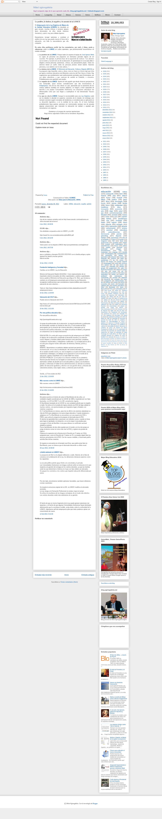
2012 (104, 107)
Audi (123, 296)
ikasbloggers (108, 263)
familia (125, 203)
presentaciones (105, 250)
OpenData (114, 318)
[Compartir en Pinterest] (44, 207)
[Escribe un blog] (38, 207)
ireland (122, 306)
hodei (109, 320)
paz (102, 213)
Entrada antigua (88, 575)
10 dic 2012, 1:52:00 (46, 263)
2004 (104, 159)
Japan (122, 287)
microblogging (109, 254)
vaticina (103, 326)
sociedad (119, 220)
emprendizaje (113, 306)
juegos (125, 269)
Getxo (87, 15)
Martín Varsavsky (120, 326)
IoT (102, 315)
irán (120, 341)
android (111, 316)
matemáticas (119, 244)
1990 (104, 175)
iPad (112, 303)
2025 (104, 74)
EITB (105, 301)
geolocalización (113, 341)
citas (114, 195)
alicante (124, 226)
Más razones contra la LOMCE (50, 380)
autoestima (119, 289)
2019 (104, 89)
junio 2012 (106, 125)
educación (77, 204)
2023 (104, 79)
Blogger (95, 803)
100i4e (71, 204)
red (122, 271)
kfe (112, 299)
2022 (104, 81)
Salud (59, 15)
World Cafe (122, 333)
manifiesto (122, 324)
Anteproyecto (43, 85)
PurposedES (104, 324)
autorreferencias (114, 232)
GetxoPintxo (104, 312)
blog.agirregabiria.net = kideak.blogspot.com (87, 11)
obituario (113, 257)
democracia (105, 234)
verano (121, 260)
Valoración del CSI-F (47, 297)
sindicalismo (118, 276)
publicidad (104, 249)
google (103, 268)
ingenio (114, 222)
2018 (104, 92)
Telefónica (124, 290)
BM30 (102, 318)
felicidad (104, 215)
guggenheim (113, 268)
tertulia (114, 274)
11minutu (120, 309)
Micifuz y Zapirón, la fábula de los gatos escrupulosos (118, 738)
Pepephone (114, 312)
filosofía (124, 252)
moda (105, 292)
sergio (112, 307)
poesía (119, 234)
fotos (121, 194)
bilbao (103, 199)
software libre (105, 285)
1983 (104, 180)
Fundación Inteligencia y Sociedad (52, 267)
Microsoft (103, 289)
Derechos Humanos (107, 269)
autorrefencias (105, 246)
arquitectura (104, 260)
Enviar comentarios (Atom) (69, 582)
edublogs (117, 316)
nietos (125, 222)
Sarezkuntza (104, 303)
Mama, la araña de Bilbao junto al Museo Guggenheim (118, 697)
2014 (104, 102)
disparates (103, 346)
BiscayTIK (107, 279)
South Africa (112, 333)
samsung (110, 337)
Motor (107, 15)
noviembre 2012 (108, 112)
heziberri (103, 337)
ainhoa (105, 299)
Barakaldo (112, 287)
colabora (116, 335)
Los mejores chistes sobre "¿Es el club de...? (118, 725)
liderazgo (103, 296)
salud (120, 211)
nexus (123, 321)
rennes (114, 313)
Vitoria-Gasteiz (119, 281)
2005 (104, 157)
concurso (124, 263)
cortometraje (105, 277)
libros (108, 201)
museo (122, 265)
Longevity (48, 15)
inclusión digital (121, 330)
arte (102, 211)
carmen (103, 266)
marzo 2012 (106, 133)
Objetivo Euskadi (121, 338)
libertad (121, 266)
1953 (115, 320)
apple (122, 258)
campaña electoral (106, 335)
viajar (111, 211)
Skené (104, 316)
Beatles (118, 337)
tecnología (118, 201)
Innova (78, 15)
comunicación (111, 228)
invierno (118, 327)
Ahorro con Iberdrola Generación (116, 683)
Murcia (103, 261)
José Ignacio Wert (88, 55)
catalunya (108, 315)
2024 (104, 76)
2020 (104, 87)
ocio (115, 216)
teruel (117, 299)
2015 (104, 100)
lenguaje (115, 252)
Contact (117, 15)
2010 (104, 144)
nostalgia (117, 279)
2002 (104, 165)
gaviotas (103, 321)
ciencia (114, 203)
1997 (104, 172)
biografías (112, 266)
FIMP (108, 318)
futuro (108, 205)
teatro (125, 279)
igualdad (115, 242)
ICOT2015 (113, 301)
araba (116, 290)
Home (38, 15)
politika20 (104, 276)
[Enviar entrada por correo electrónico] (48, 207)
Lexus (102, 293)
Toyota (113, 340)
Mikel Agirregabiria (42, 7)
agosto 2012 (106, 120)
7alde (115, 298)
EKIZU (120, 343)
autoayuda (110, 194)
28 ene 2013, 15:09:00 (47, 448)
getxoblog (104, 236)
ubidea (111, 296)
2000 (104, 170)
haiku (112, 310)
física (113, 239)
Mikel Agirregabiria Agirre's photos (116, 358)
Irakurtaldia (110, 326)
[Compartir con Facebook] (42, 207)
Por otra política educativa (49, 313)
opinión (89, 204)
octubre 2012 (107, 115)
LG (116, 329)
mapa (122, 273)
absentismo (114, 324)
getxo (125, 199)
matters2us (104, 332)
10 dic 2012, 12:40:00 (47, 293)
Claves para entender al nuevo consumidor (117, 751)
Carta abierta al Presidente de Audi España (118, 780)
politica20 (103, 304)
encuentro (104, 284)
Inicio (66, 575)
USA (120, 250)
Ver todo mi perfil (106, 51)
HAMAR (103, 298)
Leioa (109, 298)
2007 (104, 152)
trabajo (103, 238)
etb (117, 296)
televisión (119, 247)
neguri (111, 332)
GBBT (123, 337)
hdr (114, 265)
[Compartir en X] (40, 207)
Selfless (98, 15)
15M (110, 304)
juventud (110, 230)
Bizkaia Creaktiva (120, 323)
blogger (118, 249)
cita (123, 293)
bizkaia (108, 218)
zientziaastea (114, 292)
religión (125, 242)
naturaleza (123, 230)
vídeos (124, 192)
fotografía (104, 258)
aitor (106, 271)
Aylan (115, 343)
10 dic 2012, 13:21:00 (47, 308)
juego (117, 303)
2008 (104, 149)
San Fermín (111, 344)
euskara (107, 244)
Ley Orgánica (85, 96)
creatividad (104, 252)
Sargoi (125, 315)
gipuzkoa (111, 295)
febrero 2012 (107, 135)
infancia (108, 224)
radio (122, 268)
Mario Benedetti (105, 338)
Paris (111, 289)
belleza (121, 274)
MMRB (122, 301)
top (114, 260)
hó (126, 289)
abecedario (122, 329)
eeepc (114, 271)
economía (118, 209)
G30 (123, 292)
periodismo (108, 255)
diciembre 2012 (107, 110)
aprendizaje (114, 238)
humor (108, 197)
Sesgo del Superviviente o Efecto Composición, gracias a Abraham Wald (118, 766)
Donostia (124, 299)
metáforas (104, 207)
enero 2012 (106, 138)
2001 (104, 167)
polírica (125, 246)
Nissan (113, 338)
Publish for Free (88, 195)
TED (113, 241)
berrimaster (124, 312)
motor (107, 216)
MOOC (121, 307)
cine (107, 220)
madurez (113, 258)
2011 (104, 141)
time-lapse (117, 315)
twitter (103, 222)
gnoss (111, 327)
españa (83, 204)
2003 (104, 162)
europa (121, 239)
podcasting (104, 274)
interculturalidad (113, 321)
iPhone (108, 282)
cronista (103, 295)
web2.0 (124, 195)
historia (103, 195)
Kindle (110, 329)
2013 (104, 105)
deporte (118, 236)
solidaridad (119, 205)
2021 (104, 84)
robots (118, 269)
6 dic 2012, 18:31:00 (46, 238)
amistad (114, 215)
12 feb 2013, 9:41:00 (46, 514)
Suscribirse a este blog (108, 583)
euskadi (119, 197)
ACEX (122, 282)
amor (103, 226)
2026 (104, 71)
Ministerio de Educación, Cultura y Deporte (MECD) (75, 69)
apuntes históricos (113, 293)
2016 (104, 97)
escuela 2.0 (114, 273)
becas (123, 344)
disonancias (104, 341)
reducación (113, 226)
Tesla (121, 241)
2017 (104, 94)
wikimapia (118, 332)
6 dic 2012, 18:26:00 (46, 224)
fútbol (102, 287)
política (114, 199)
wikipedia (124, 277)
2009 (104, 146)
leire (123, 303)
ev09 (123, 335)
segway (125, 341)
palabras (103, 323)
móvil (116, 263)
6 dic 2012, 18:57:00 (46, 247)
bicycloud (122, 318)
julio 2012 (106, 123)
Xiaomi (118, 340)
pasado (103, 307)
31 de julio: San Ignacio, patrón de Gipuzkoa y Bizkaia (117, 711)
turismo (124, 228)
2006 (104, 154)
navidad (115, 277)
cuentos (121, 257)
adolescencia (123, 298)
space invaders (107, 343)
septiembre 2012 (108, 117)
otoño (123, 316)
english (116, 304)
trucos (103, 203)
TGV (118, 344)
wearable (122, 313)
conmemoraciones (115, 213)
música (124, 215)
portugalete (107, 281)
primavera (106, 313)
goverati (103, 320)
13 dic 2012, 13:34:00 (47, 376)
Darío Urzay (107, 290)
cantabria (122, 320)
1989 (104, 177)
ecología (119, 224)
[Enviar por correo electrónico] (36, 207)
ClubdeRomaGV (122, 254)
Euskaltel (121, 284)
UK (114, 309)
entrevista (103, 330)
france (116, 246)
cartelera (103, 327)
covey (123, 340)
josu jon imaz (120, 310)
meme (113, 284)
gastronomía (105, 242)
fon (102, 282)
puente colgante (122, 261)
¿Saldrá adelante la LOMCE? (50, 452)
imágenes (104, 241)
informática (121, 295)
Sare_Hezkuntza (105, 309)
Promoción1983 (105, 340)
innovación (105, 209)
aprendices (104, 257)
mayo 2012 (106, 128)
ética (119, 207)
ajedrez (106, 265)
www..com (105, 356)
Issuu (45, 195)
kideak (121, 255)
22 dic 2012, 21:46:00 (47, 390)
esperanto (111, 330)
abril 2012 (106, 130)
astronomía (104, 273)
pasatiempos (122, 218)
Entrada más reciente (43, 575)
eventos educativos (118, 285)
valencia (110, 323)
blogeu (111, 261)
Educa (68, 15)
